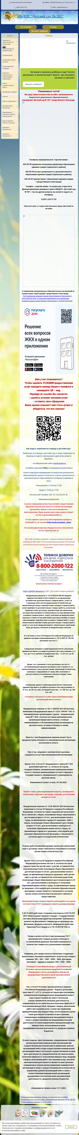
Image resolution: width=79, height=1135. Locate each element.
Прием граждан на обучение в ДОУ (8, 49)
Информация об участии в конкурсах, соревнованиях (8, 114)
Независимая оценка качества (8, 61)
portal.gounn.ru (59, 463)
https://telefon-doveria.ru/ (34, 591)
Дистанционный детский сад (7, 107)
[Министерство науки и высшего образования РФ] (43, 1113)
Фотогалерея (25, 27)
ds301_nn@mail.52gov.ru (60, 7)
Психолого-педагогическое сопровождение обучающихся (7, 76)
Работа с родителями (9, 101)
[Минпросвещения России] (51, 1113)
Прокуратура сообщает (9, 92)
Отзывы (53, 27)
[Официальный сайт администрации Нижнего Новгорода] (18, 1113)
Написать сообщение (33, 84)
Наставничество (7, 55)
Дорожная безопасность (6, 128)
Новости (5, 96)
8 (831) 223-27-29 (21, 7)
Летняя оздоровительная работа (8, 85)
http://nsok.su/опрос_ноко (59, 522)
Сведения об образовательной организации (7, 42)
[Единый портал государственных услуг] (25, 1113)
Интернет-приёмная (39, 31)
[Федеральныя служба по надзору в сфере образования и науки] (59, 1113)
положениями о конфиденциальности (36, 1128)
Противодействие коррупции (7, 67)
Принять (71, 1127)
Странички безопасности (6, 135)
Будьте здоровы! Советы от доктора (8, 122)
